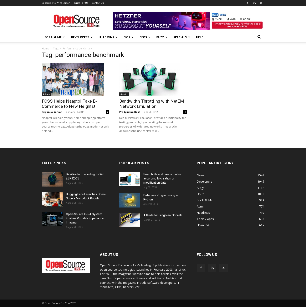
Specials (180, 37)
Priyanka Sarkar (52, 111)
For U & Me (53, 37)
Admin (46, 94)
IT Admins (106, 37)
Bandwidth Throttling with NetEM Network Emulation (151, 104)
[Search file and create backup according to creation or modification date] (129, 179)
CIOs (126, 37)
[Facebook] (247, 3)
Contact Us (98, 2)
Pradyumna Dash (130, 111)
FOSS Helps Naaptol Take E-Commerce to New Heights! (69, 104)
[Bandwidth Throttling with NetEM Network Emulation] (153, 79)
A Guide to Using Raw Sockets (163, 215)
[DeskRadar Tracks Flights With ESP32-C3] (52, 179)
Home (45, 48)
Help (199, 37)
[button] (259, 37)
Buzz (160, 37)
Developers (80, 37)
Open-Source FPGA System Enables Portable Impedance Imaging (85, 218)
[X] (261, 3)
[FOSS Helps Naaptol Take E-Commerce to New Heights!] (75, 79)
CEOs (143, 37)
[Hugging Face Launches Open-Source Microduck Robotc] (52, 199)
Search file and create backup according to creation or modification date (162, 178)
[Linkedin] (254, 3)
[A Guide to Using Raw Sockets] (129, 220)
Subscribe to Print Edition (56, 2)
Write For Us (81, 2)
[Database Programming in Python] (129, 200)
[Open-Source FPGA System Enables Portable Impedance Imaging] (52, 219)
